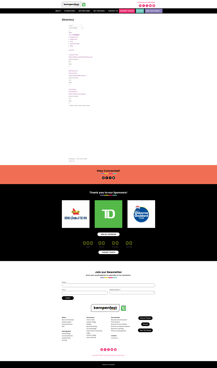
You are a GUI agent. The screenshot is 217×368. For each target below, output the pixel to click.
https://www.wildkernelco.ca (77, 75)
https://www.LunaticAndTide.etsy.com (80, 57)
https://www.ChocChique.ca (77, 94)
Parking (64, 340)
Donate (140, 11)
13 (73, 161)
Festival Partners (67, 324)
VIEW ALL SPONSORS (108, 234)
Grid (72, 50)
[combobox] (132, 292)
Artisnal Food (73, 73)
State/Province (115, 290)
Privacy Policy (120, 355)
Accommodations (67, 336)
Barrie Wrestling (91, 326)
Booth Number (75, 44)
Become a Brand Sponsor (119, 320)
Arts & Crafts (90, 320)
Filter (70, 32)
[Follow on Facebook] (143, 5)
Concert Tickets (127, 11)
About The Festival (68, 320)
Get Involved (99, 11)
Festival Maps (66, 333)
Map (71, 46)
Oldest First (73, 39)
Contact (114, 336)
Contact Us (113, 11)
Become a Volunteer (117, 329)
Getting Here (84, 11)
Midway (88, 324)
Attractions (69, 11)
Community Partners (109, 355)
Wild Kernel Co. (73, 71)
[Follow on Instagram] (140, 5)
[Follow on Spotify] (153, 5)
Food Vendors (115, 322)
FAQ (63, 326)
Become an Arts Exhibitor (119, 324)
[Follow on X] (147, 5)
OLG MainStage (91, 329)
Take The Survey (153, 11)
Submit (67, 298)
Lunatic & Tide (73, 55)
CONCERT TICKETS (108, 252)
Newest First (74, 37)
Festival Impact (66, 322)
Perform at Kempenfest (118, 331)
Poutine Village (91, 335)
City (64, 290)
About (58, 11)
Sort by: (74, 35)
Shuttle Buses (66, 338)
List (70, 50)
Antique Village (91, 322)
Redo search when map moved (80, 105)
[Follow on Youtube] (150, 5)
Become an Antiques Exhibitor (120, 326)
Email (64, 282)
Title (71, 41)
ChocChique (72, 89)
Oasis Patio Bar (91, 337)
